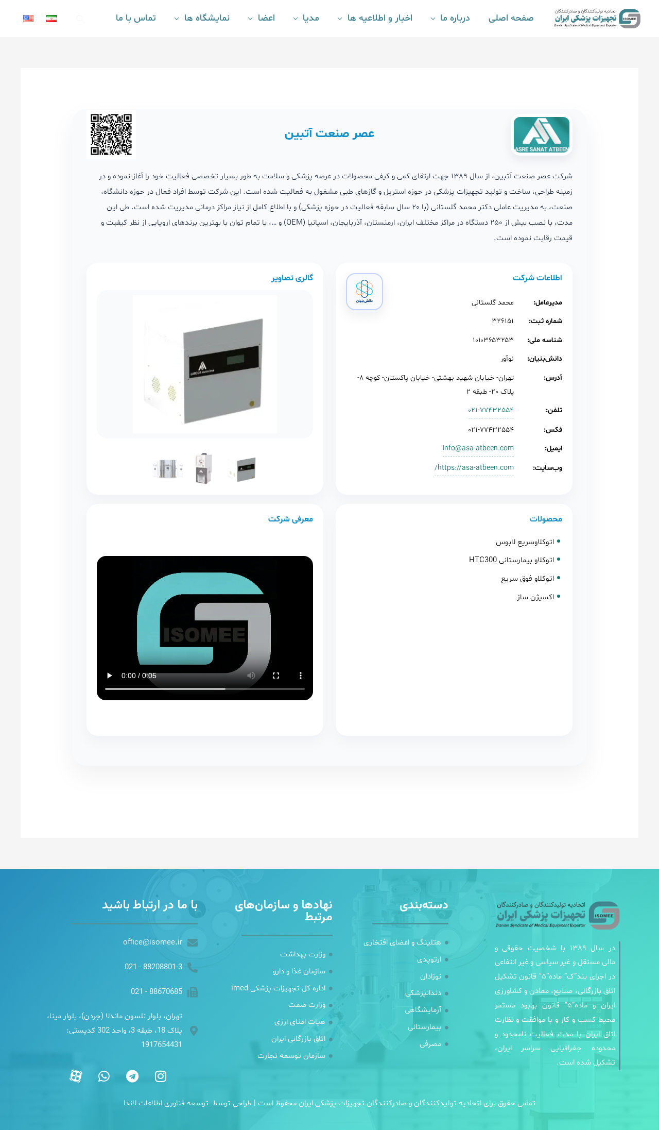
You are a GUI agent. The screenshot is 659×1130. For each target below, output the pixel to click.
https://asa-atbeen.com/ (474, 468)
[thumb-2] (168, 468)
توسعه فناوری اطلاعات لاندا (166, 1103)
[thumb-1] (205, 468)
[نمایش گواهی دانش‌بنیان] (364, 291)
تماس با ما (136, 18)
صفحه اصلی (511, 18)
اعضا (266, 18)
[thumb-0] (242, 468)
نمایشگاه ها (207, 18)
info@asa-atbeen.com (478, 448)
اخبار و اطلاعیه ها (380, 18)
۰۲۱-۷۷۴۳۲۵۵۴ (491, 410)
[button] (80, 19)
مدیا (311, 18)
